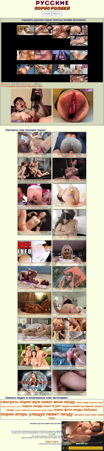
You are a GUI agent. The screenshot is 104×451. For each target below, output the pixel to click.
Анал (40, 86)
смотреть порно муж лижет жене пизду (38, 402)
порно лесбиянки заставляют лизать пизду (34, 410)
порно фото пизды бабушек (75, 409)
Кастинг (24, 86)
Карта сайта (52, 442)
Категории (46, 13)
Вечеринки (33, 86)
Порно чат (56, 13)
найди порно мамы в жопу (11, 406)
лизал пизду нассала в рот (89, 402)
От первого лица (13, 86)
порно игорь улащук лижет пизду (37, 414)
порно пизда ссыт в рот (41, 406)
